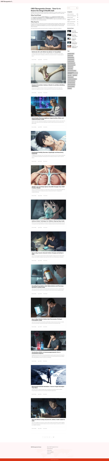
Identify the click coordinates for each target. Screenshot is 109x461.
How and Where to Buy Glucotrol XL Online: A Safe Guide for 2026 (48, 420)
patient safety (70, 68)
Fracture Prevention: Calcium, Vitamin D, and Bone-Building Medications (48, 85)
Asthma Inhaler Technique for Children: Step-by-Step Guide (48, 221)
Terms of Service (50, 448)
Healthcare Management (72, 15)
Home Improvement (72, 23)
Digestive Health (72, 17)
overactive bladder (71, 86)
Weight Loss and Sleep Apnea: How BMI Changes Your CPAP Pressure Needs (48, 187)
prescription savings (71, 82)
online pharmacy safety (72, 70)
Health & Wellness (72, 14)
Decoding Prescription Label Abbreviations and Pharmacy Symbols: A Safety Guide (47, 286)
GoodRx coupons (71, 61)
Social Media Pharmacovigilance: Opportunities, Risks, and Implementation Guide (48, 118)
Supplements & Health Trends (72, 19)
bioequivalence (70, 77)
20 (53, 437)
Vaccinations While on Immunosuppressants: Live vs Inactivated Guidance (46, 353)
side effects (75, 75)
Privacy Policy (49, 450)
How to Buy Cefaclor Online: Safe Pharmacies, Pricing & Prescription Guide (47, 320)
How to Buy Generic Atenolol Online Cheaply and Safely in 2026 (48, 253)
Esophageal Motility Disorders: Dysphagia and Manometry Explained (47, 153)
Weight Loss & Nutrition (72, 21)
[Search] (77, 8)
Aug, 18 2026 (74, 41)
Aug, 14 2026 (74, 30)
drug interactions (71, 59)
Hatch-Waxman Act (71, 63)
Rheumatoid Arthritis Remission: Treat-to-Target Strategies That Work (48, 387)
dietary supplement (71, 84)
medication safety (71, 53)
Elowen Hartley (34, 59)
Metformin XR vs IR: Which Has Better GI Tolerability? (46, 52)
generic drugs (70, 55)
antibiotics (69, 88)
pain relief (69, 75)
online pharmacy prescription (71, 73)
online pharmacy (71, 57)
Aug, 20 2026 (74, 45)
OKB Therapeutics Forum (7, 1)
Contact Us (49, 453)
